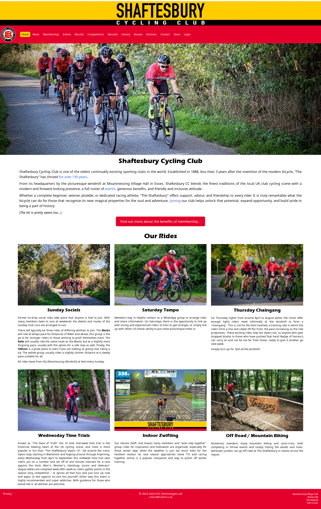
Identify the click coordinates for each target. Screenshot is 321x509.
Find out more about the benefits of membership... (160, 221)
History (125, 34)
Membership (51, 34)
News (36, 34)
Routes (138, 34)
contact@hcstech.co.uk (160, 497)
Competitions (95, 34)
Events (67, 34)
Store (177, 34)
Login (187, 34)
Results (79, 34)
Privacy (7, 493)
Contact (165, 34)
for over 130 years (73, 177)
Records (113, 34)
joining (175, 200)
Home (25, 34)
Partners (151, 34)
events (110, 188)
